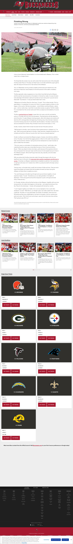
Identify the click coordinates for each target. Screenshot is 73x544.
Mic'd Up (23, 499)
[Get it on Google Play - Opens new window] (40, 525)
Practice (33, 496)
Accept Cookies (65, 539)
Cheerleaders (33, 500)
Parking (59, 497)
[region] (36, 540)
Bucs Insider (23, 501)
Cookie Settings (46, 539)
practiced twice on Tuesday (25, 114)
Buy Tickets (6, 304)
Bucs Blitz (13, 497)
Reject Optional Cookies (56, 539)
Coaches (4, 494)
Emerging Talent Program (50, 495)
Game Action (33, 494)
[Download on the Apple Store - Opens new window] (32, 525)
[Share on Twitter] (53, 30)
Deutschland (69, 514)
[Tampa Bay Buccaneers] (36, 530)
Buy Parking (15, 304)
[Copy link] (57, 30)
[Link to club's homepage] (3, 11)
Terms (42, 518)
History (4, 500)
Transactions (4, 496)
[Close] (71, 539)
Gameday (59, 495)
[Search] (49, 12)
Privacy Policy (24, 542)
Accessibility (19, 535)
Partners (51, 504)
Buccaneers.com (37, 445)
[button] (33, 269)
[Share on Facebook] (50, 30)
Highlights (23, 497)
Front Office (4, 498)
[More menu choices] (43, 11)
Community (14, 499)
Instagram (68, 512)
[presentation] (71, 270)
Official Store (69, 494)
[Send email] (55, 30)
